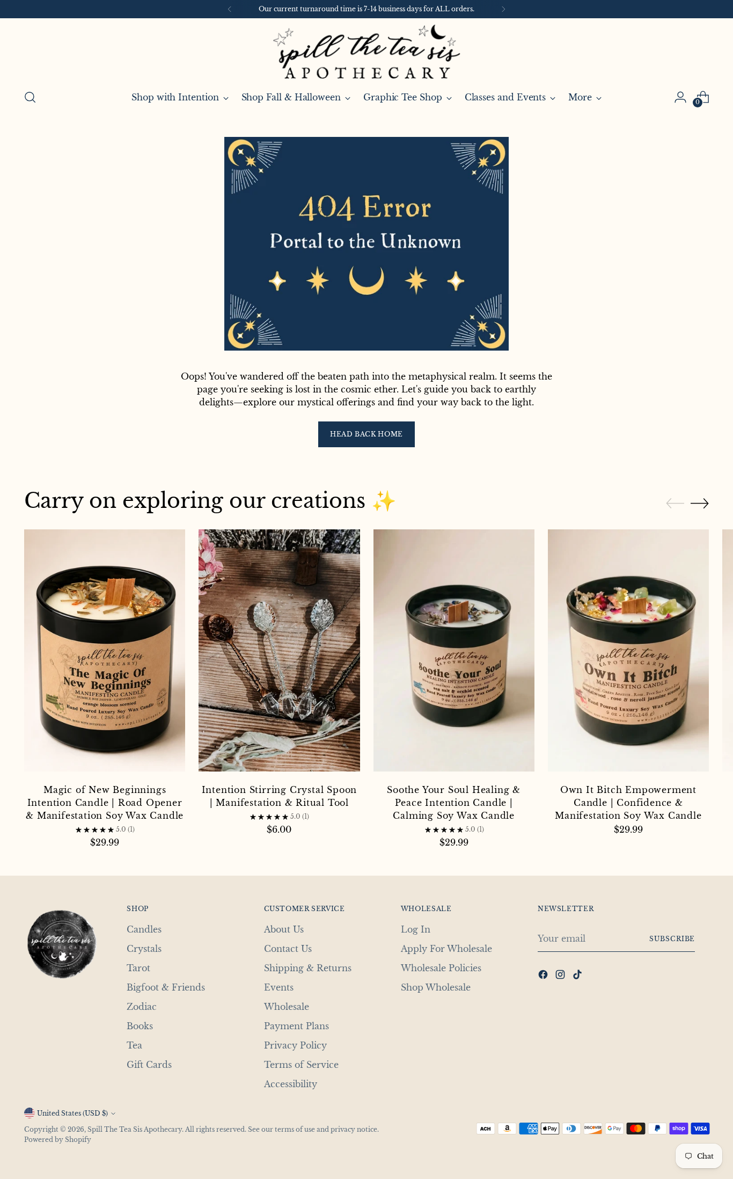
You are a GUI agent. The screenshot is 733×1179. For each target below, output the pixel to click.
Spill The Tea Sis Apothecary (134, 1129)
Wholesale (286, 1006)
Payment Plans (296, 1026)
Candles (144, 929)
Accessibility (290, 1084)
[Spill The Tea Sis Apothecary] (366, 52)
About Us (284, 929)
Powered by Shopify (57, 1140)
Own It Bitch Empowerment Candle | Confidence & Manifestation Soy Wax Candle (628, 802)
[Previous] (229, 9)
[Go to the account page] (680, 97)
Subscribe (672, 939)
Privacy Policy (295, 1045)
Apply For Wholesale (446, 948)
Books (140, 1026)
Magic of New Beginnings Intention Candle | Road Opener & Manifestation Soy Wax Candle (105, 802)
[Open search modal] (30, 97)
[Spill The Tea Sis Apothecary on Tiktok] (578, 976)
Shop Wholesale (436, 987)
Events (279, 987)
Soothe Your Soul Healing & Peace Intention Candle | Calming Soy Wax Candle (454, 802)
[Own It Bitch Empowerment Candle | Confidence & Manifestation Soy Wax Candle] (628, 651)
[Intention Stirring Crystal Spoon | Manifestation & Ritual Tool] (279, 651)
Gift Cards (149, 1064)
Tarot (138, 968)
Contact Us (288, 948)
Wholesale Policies (441, 968)
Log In (415, 929)
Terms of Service (301, 1064)
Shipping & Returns (307, 968)
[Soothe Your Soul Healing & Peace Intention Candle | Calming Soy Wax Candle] (453, 651)
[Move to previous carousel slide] (675, 503)
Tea (134, 1045)
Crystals (144, 948)
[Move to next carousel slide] (700, 503)
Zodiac (142, 1006)
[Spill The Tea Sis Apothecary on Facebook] (544, 976)
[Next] (503, 9)
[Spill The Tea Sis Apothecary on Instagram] (561, 976)
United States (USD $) (72, 1113)
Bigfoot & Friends (166, 987)
